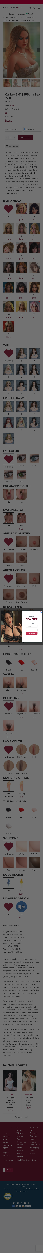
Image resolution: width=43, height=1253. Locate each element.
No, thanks (32, 636)
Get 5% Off (32, 633)
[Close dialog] (41, 612)
